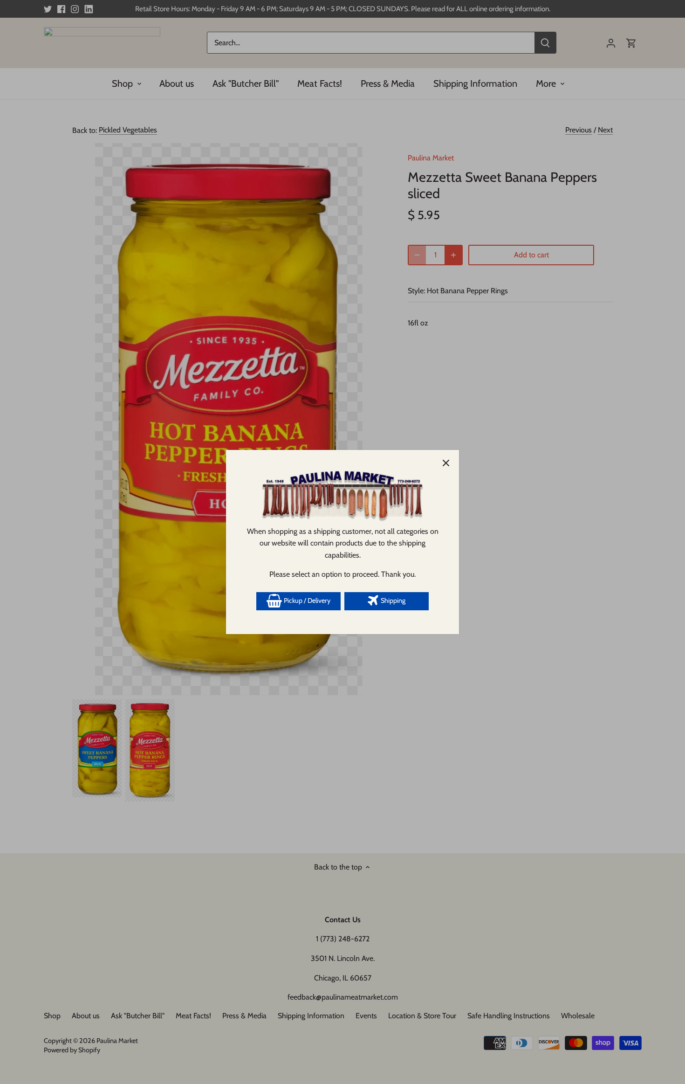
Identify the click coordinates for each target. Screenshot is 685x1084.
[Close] (446, 463)
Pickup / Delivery (306, 600)
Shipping (392, 600)
